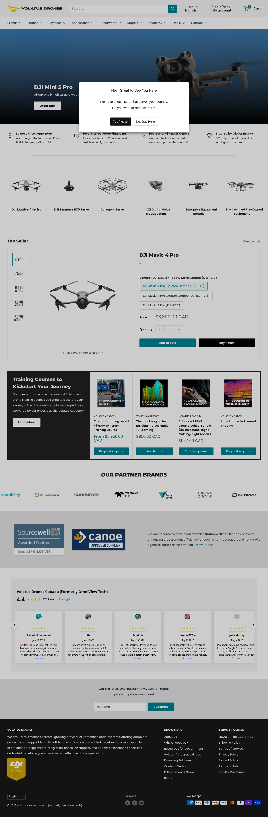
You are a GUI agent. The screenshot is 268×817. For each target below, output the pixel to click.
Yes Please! (120, 122)
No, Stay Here (145, 122)
